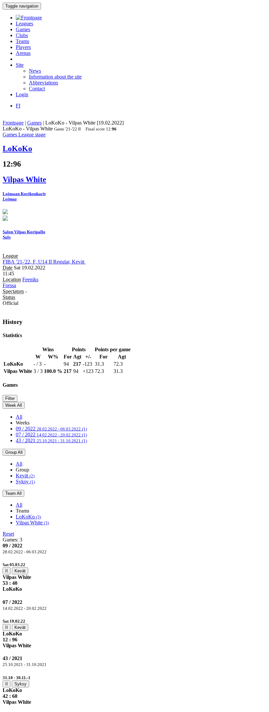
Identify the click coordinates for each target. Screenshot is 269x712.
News (35, 71)
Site (20, 65)
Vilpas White (32, 522)
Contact (37, 88)
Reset (8, 534)
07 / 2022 (51, 434)
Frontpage (13, 123)
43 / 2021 (51, 440)
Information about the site (55, 77)
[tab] (134, 577)
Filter (10, 398)
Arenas (23, 53)
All (19, 417)
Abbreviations (43, 82)
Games (23, 29)
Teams (22, 41)
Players (23, 47)
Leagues (24, 23)
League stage (32, 134)
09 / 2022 (51, 428)
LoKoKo (28, 516)
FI (18, 105)
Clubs (22, 35)
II (6, 570)
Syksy (25, 481)
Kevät (25, 475)
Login (22, 94)
